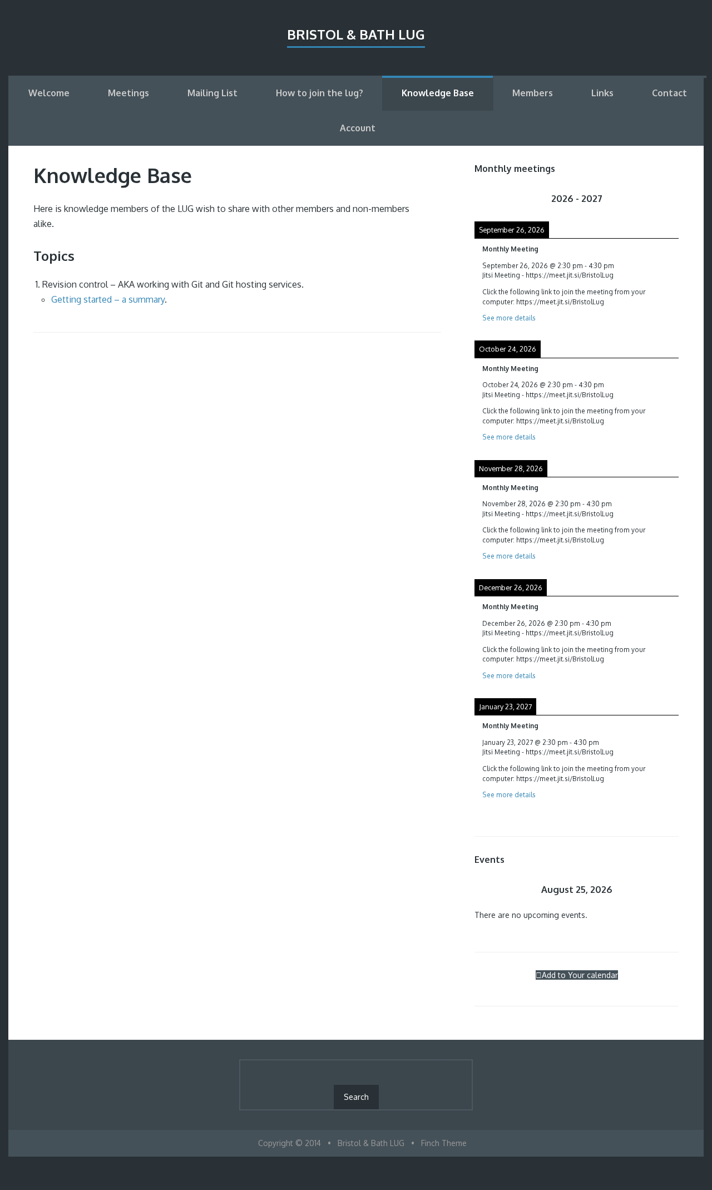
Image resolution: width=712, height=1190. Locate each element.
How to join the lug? (319, 92)
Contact (669, 92)
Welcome (49, 92)
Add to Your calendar (580, 975)
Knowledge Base (438, 92)
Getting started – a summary (108, 299)
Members (532, 92)
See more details (509, 318)
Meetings (128, 92)
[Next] (658, 198)
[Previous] (494, 198)
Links (602, 92)
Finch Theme (444, 1143)
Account (357, 128)
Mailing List (212, 92)
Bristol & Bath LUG (356, 34)
